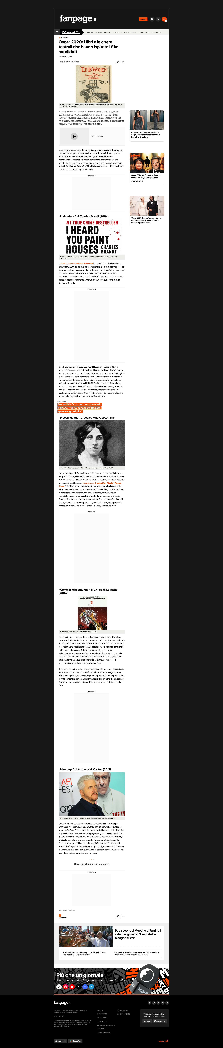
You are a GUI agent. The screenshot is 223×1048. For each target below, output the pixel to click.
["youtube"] (72, 986)
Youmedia (100, 1010)
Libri (60, 910)
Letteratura (156, 32)
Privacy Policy (102, 1017)
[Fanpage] (62, 1003)
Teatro (140, 32)
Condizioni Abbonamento (106, 1025)
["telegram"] (91, 986)
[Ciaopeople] (163, 1042)
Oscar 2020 (64, 38)
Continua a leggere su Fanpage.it (91, 864)
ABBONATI (143, 19)
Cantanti (98, 32)
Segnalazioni (102, 1014)
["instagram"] (65, 986)
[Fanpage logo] (75, 19)
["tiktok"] (59, 986)
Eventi (133, 32)
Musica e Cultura (71, 32)
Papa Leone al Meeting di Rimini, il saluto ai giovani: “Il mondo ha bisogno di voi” (138, 934)
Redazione (100, 1029)
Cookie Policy (102, 1021)
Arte (147, 32)
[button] (123, 62)
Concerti (108, 32)
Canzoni (90, 32)
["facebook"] (85, 986)
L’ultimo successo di (76, 263)
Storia (126, 32)
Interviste (118, 32)
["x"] (78, 986)
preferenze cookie (103, 1032)
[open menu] (57, 32)
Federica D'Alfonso (72, 62)
